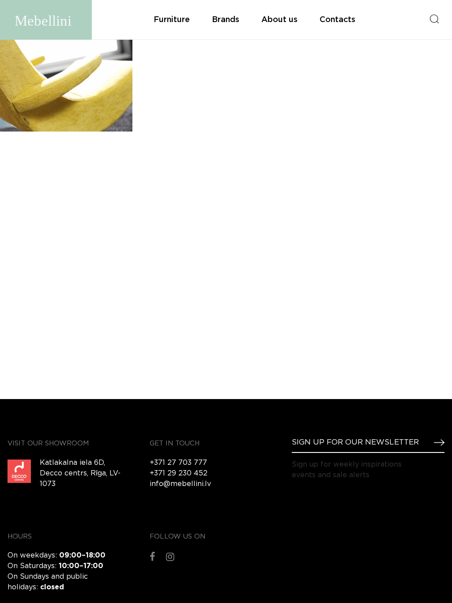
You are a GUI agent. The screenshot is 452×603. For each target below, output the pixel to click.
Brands (225, 19)
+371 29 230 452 (178, 473)
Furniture (172, 19)
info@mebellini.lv (180, 484)
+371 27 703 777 (178, 463)
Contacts (337, 19)
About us (279, 19)
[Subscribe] (435, 442)
